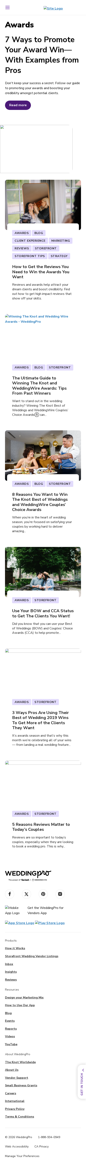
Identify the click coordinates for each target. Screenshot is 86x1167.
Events (10, 1021)
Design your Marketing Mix (24, 998)
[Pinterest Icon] (43, 894)
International (14, 1101)
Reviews (11, 980)
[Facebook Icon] (9, 894)
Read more (18, 105)
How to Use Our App (20, 1005)
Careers (10, 1093)
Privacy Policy (14, 1109)
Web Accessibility (17, 1147)
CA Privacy (41, 1147)
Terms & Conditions (19, 1117)
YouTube (11, 1044)
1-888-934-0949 (49, 1137)
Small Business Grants (21, 1085)
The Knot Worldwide (20, 1062)
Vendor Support (16, 1078)
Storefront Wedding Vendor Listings (31, 956)
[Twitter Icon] (26, 894)
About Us (11, 1070)
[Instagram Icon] (60, 894)
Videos (10, 1036)
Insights (11, 972)
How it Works (15, 948)
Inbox (9, 964)
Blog (8, 1013)
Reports (11, 1029)
